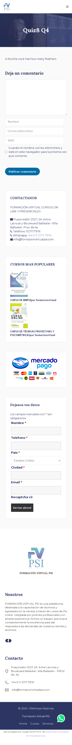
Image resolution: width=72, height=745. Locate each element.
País (15, 452)
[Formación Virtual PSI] (7, 6)
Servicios (47, 723)
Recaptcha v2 (22, 497)
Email (16, 482)
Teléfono (19, 438)
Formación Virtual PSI (36, 716)
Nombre (18, 423)
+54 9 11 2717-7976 (39, 235)
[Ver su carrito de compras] (48, 6)
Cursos (34, 723)
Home (23, 723)
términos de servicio (35, 735)
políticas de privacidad (56, 731)
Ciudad (18, 467)
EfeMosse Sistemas (41, 708)
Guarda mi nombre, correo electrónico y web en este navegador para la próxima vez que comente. (38, 152)
